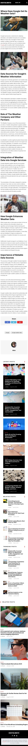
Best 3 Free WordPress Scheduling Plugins (14, 724)
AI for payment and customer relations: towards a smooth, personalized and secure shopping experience (13, 632)
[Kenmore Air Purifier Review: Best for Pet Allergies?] (14, 679)
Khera (7, 386)
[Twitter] (14, 735)
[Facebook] (12, 735)
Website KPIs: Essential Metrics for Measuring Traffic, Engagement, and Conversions (13, 409)
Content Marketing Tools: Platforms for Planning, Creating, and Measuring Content (13, 382)
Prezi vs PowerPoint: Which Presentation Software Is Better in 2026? (16, 584)
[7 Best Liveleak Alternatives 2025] (14, 649)
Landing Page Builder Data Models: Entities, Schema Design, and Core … (13, 487)
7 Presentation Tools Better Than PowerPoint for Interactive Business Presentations (16, 564)
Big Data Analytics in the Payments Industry (15, 593)
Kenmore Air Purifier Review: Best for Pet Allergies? (14, 694)
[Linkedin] (16, 735)
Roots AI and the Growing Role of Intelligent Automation (13, 436)
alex (14, 350)
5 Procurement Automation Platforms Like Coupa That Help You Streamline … (16, 539)
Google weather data (17, 332)
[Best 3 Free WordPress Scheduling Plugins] (14, 710)
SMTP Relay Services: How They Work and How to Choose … (13, 461)
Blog (6, 377)
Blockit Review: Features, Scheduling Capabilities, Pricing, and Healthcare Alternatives (15, 574)
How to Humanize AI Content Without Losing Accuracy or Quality (16, 530)
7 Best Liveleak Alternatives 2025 (11, 664)
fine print (4, 741)
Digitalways (6, 2)
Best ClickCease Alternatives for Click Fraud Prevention (16, 513)
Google (2, 45)
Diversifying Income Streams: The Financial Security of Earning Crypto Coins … (16, 503)
